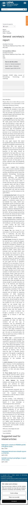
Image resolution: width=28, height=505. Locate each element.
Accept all (14, 501)
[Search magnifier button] (26, 9)
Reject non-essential (14, 497)
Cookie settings (14, 493)
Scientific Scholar (10, 478)
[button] (25, 3)
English (6, 26)
